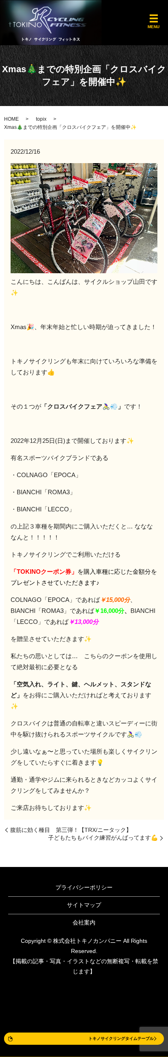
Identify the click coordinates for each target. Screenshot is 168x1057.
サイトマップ (84, 905)
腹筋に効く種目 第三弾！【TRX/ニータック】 (71, 830)
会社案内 (84, 922)
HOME (11, 119)
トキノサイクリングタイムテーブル (121, 1038)
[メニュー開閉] (154, 19)
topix (41, 119)
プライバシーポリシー (84, 887)
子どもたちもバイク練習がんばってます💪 (103, 837)
